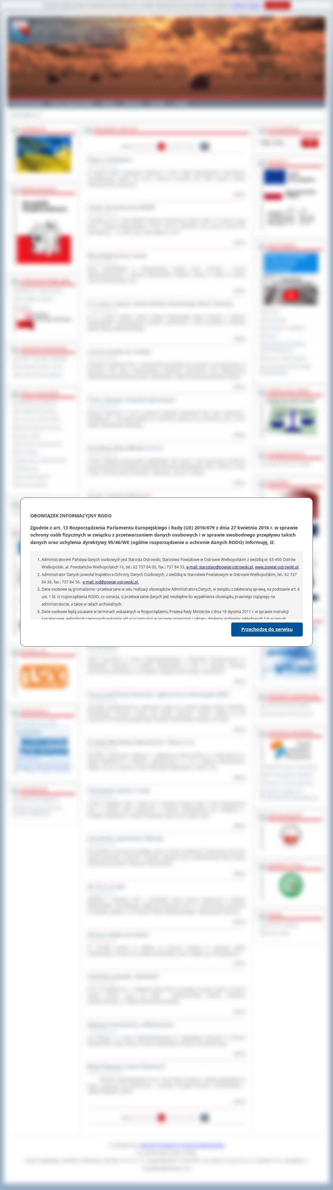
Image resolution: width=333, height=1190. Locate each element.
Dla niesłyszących (33, 476)
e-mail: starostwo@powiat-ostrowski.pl (219, 567)
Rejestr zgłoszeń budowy (39, 428)
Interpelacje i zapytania (284, 328)
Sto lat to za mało (106, 886)
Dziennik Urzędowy (281, 925)
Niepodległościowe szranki (117, 255)
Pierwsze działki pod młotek (118, 934)
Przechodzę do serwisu (267, 629)
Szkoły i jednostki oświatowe (42, 359)
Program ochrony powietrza (288, 783)
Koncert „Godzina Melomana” (120, 495)
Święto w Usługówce (110, 159)
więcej (239, 194)
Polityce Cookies (246, 5)
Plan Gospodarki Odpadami (288, 775)
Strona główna (23, 115)
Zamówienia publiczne (37, 403)
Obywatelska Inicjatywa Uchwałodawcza (285, 347)
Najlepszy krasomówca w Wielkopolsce (130, 1024)
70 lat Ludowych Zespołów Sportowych (131, 399)
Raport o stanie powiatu (285, 358)
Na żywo (272, 312)
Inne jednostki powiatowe (39, 375)
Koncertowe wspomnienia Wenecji (125, 838)
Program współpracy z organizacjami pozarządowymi (291, 794)
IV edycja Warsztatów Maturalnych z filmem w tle (140, 742)
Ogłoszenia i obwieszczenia (42, 460)
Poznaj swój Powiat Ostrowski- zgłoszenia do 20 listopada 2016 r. (159, 694)
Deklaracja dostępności (38, 800)
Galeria (108, 103)
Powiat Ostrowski (27, 103)
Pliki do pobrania (32, 485)
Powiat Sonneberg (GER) (286, 706)
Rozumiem (277, 5)
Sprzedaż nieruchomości (39, 444)
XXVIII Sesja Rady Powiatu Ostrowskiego (288, 369)
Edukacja (133, 103)
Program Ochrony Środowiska (290, 767)
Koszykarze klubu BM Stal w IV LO (125, 448)
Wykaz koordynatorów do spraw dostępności (39, 811)
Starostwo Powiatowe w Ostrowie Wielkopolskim (182, 1145)
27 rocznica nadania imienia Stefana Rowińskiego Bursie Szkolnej (160, 303)
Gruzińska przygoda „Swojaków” (123, 976)
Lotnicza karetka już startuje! (119, 351)
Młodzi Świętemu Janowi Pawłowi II (126, 1066)
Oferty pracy (27, 468)
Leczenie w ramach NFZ (38, 419)
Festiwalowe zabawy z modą (118, 790)
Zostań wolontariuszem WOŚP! (121, 207)
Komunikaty (27, 452)
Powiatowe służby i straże (40, 367)
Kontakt (181, 103)
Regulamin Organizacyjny (40, 290)
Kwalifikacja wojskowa (37, 411)
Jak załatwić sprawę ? (36, 299)
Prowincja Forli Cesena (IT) (288, 714)
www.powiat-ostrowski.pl (277, 567)
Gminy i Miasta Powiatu (72, 103)
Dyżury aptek (28, 436)
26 (204, 146)
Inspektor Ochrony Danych (287, 464)
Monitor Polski (276, 933)
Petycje (270, 336)
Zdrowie (158, 103)
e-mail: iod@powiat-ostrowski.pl (110, 582)
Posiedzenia (275, 320)
